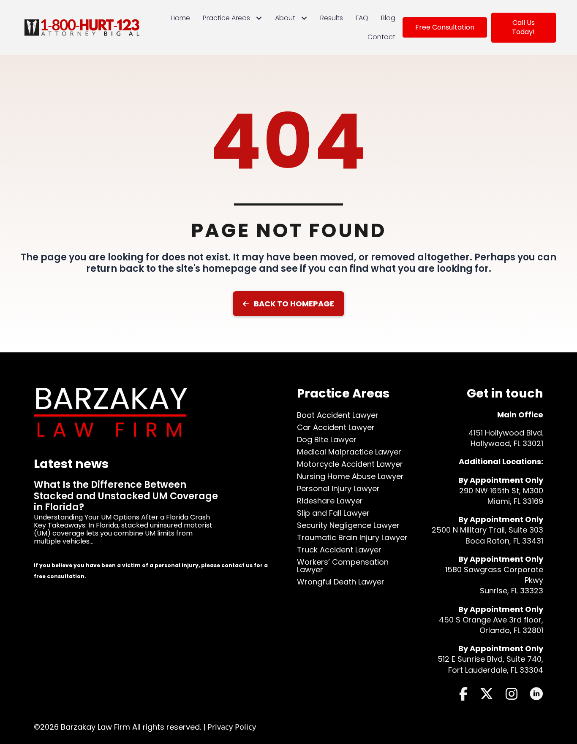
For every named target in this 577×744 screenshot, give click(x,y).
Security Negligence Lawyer (348, 525)
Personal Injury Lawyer (338, 488)
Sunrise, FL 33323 (511, 590)
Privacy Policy (231, 727)
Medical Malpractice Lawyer (349, 451)
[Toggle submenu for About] (304, 18)
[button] (288, 303)
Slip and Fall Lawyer (333, 513)
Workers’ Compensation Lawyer (343, 566)
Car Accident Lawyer (336, 427)
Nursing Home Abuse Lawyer (350, 476)
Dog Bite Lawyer (327, 439)
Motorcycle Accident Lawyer (350, 464)
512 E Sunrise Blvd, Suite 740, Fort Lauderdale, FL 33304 (490, 664)
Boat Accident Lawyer (337, 415)
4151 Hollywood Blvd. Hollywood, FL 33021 (505, 438)
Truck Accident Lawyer (339, 549)
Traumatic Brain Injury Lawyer (352, 537)
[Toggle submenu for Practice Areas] (259, 18)
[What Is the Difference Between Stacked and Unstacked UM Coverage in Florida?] (156, 519)
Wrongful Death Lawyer (340, 581)
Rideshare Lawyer (330, 500)
